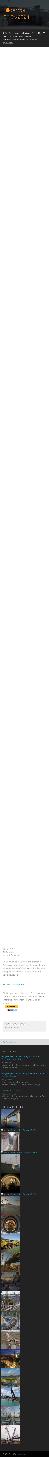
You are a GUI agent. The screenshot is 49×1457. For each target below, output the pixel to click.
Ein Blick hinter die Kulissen (18, 33)
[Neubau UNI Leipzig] (10, 1358)
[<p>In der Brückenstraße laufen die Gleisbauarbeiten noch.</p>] (2, 656)
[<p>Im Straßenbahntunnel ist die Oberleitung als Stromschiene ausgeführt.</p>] (2, 496)
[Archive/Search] (39, 33)
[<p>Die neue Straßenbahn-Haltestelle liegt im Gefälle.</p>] (2, 528)
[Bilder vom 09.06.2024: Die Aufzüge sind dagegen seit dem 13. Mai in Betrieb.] (20, 161)
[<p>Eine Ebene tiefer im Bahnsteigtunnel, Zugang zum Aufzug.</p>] (2, 209)
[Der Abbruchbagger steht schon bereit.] (10, 1282)
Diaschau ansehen (15, 984)
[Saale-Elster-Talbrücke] (10, 1118)
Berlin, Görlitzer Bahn (13, 36)
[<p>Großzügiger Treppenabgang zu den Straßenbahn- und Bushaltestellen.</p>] (2, 720)
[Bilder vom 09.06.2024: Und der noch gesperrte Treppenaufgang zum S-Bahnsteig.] (20, 225)
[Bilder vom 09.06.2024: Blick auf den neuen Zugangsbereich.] (20, 799)
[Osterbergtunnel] (10, 1183)
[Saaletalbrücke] (10, 1141)
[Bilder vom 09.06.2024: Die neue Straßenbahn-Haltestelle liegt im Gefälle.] (20, 512)
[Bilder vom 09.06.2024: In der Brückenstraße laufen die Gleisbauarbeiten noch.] (20, 640)
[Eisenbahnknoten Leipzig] (10, 1415)
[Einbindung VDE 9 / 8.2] (10, 1301)
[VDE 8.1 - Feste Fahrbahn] (10, 1320)
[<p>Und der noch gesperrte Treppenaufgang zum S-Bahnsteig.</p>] (2, 241)
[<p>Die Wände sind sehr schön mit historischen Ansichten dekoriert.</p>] (2, 752)
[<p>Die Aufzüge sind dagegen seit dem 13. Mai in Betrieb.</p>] (2, 177)
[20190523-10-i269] (10, 1243)
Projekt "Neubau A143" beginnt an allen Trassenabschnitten (21, 1057)
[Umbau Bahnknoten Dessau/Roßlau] (19, 1130)
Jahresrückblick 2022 (12, 1090)
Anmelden (11, 1042)
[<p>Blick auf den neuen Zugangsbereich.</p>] (2, 815)
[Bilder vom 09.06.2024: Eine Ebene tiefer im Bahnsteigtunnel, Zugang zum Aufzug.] (20, 193)
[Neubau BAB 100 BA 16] (10, 1396)
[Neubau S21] (10, 1434)
